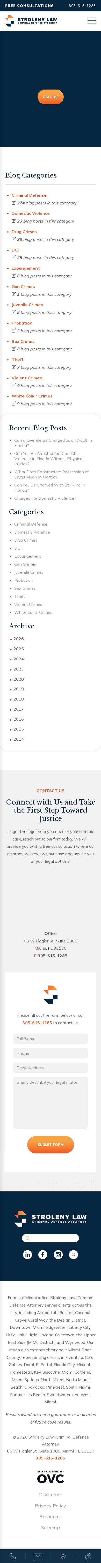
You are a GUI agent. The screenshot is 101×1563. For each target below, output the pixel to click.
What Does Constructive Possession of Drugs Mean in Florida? (51, 474)
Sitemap (50, 1527)
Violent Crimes (27, 377)
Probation (22, 323)
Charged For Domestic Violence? (45, 498)
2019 (17, 688)
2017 (17, 709)
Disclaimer (50, 1495)
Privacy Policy (50, 1506)
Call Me (51, 96)
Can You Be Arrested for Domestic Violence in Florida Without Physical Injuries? (48, 458)
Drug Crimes (24, 231)
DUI (15, 250)
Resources (50, 1517)
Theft (18, 359)
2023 (17, 669)
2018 (17, 699)
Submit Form (51, 1144)
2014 (17, 739)
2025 (17, 648)
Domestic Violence (31, 213)
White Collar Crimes (32, 396)
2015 (17, 729)
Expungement (26, 268)
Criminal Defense (29, 195)
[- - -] (92, 20)
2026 (17, 638)
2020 (17, 679)
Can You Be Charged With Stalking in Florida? (49, 487)
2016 (17, 719)
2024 (17, 658)
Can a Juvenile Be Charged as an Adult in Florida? (53, 443)
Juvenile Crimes (27, 304)
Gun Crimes (23, 286)
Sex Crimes (23, 341)
